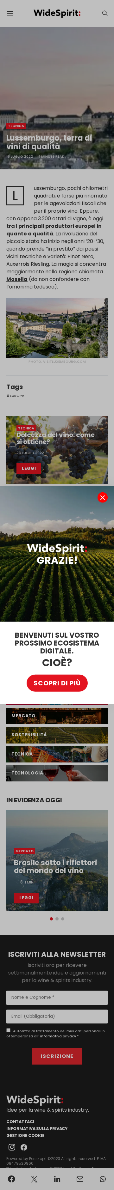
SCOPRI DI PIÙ (57, 682)
